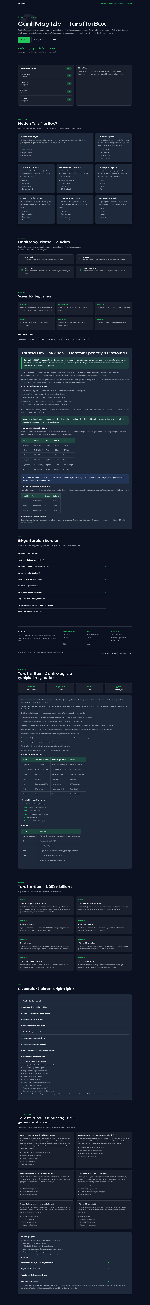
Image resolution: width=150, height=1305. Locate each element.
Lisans (89, 644)
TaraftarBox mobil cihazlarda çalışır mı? (37, 1013)
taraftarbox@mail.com (118, 638)
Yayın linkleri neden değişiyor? (34, 1038)
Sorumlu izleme (92, 641)
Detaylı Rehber (40, 40)
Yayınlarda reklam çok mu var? (34, 1057)
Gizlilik (89, 638)
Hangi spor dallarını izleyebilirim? (35, 1007)
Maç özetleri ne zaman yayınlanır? (35, 1044)
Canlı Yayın (104, 4)
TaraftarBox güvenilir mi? (32, 1032)
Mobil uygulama (116, 641)
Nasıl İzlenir (119, 4)
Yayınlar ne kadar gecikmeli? (33, 1019)
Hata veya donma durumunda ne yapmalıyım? (39, 1050)
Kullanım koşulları (93, 635)
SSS (130, 4)
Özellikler (111, 4)
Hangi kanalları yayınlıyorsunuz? (34, 1026)
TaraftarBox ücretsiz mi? (32, 1001)
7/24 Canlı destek (117, 635)
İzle (69, 75)
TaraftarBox (22, 4)
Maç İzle (24, 40)
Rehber (126, 4)
